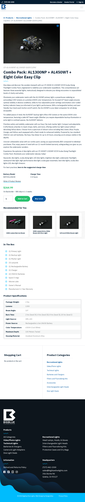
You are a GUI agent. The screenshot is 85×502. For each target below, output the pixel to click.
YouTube (13, 472)
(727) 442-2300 (9, 2)
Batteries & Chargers (12, 446)
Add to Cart (22, 199)
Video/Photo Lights (54, 366)
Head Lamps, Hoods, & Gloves (55, 440)
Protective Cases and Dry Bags (55, 450)
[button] (58, 26)
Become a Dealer (56, 2)
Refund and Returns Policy (14, 467)
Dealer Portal (69, 2)
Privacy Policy (63, 496)
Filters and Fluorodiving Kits (57, 379)
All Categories (9, 437)
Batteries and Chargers (55, 375)
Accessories (51, 383)
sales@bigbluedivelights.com (54, 470)
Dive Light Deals (53, 391)
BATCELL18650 (9, 177)
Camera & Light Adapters (14, 450)
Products (9, 18)
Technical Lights (53, 370)
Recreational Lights (24, 18)
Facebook (4, 472)
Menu (81, 7)
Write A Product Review (12, 181)
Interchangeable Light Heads (58, 387)
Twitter (9, 472)
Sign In (80, 2)
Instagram (17, 472)
